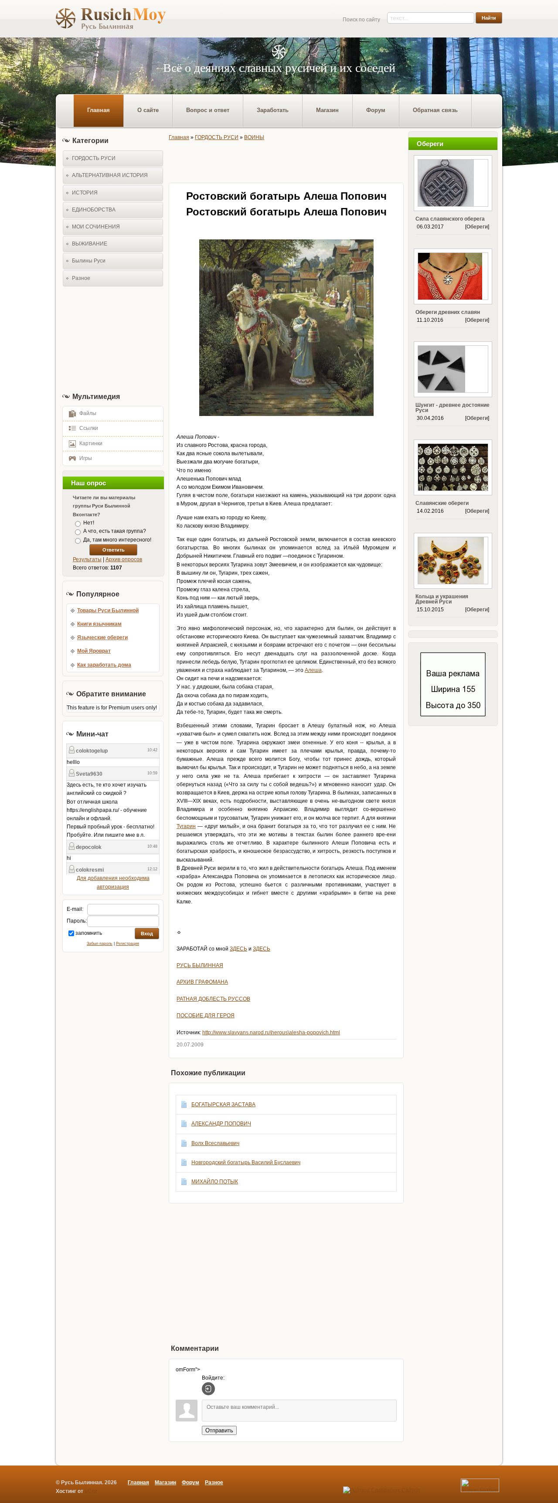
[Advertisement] (110, 339)
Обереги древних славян (447, 312)
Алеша (313, 670)
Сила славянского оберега (450, 219)
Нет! (88, 523)
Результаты (87, 559)
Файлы (87, 413)
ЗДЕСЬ (238, 949)
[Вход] (208, 1388)
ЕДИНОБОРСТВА (94, 210)
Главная (179, 137)
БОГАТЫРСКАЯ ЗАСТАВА (223, 1104)
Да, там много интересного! (117, 540)
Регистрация (127, 943)
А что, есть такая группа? (114, 531)
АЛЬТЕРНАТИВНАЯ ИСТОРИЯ (110, 175)
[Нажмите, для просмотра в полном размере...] (286, 414)
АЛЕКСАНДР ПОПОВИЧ (221, 1124)
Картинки (90, 443)
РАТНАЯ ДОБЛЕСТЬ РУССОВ (213, 999)
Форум (190, 1482)
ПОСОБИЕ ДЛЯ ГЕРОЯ (206, 1015)
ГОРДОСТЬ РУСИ (94, 158)
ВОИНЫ (254, 137)
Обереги (477, 227)
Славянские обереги (442, 503)
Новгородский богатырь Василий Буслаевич (245, 1162)
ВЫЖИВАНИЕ (89, 244)
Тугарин (186, 826)
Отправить (219, 1430)
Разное (81, 278)
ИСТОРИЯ (85, 193)
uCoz (91, 1491)
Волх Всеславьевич (215, 1143)
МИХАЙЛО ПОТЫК (214, 1182)
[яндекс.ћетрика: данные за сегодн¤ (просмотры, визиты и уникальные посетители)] (480, 1485)
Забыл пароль (99, 943)
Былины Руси (88, 261)
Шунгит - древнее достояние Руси (452, 407)
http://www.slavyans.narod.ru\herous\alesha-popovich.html (271, 1032)
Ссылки (88, 428)
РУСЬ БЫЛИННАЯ (200, 965)
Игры (85, 458)
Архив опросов (123, 559)
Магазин (165, 1482)
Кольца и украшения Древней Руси (441, 599)
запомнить (88, 933)
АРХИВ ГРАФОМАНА (202, 982)
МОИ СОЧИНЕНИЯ (96, 227)
